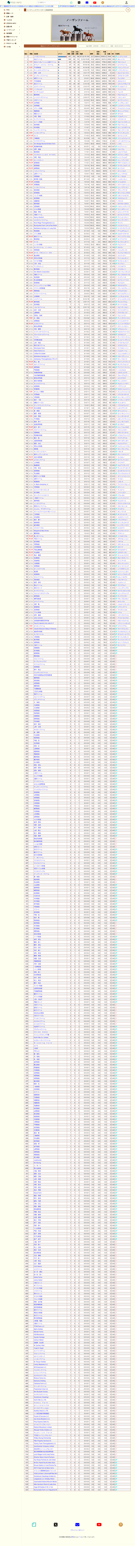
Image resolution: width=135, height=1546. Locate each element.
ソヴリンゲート (122, 607)
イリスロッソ (122, 269)
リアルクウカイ (122, 291)
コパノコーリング (123, 566)
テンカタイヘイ (122, 86)
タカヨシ (120, 247)
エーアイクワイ (122, 239)
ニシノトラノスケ (123, 160)
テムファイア (122, 244)
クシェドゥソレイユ (124, 391)
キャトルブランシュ (124, 293)
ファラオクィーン (123, 348)
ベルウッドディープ (124, 206)
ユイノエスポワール (124, 127)
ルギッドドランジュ (124, 419)
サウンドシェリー (123, 563)
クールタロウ (122, 182)
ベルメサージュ (122, 579)
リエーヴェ (121, 149)
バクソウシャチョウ (124, 272)
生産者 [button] (36, 54)
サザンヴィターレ (123, 432)
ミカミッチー (122, 97)
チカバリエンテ (122, 94)
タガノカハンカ (122, 506)
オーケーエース (122, 514)
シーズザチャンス (123, 569)
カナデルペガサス (123, 203)
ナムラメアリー (122, 443)
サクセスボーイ (122, 550)
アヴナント (121, 533)
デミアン (120, 223)
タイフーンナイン (123, 100)
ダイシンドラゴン (123, 111)
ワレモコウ (121, 283)
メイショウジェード (124, 138)
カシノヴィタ (122, 511)
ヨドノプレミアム (123, 449)
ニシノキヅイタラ (123, 421)
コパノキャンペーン (124, 413)
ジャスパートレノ (123, 225)
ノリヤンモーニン (123, 70)
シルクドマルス (122, 152)
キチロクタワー (122, 285)
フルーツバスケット (124, 122)
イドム (120, 612)
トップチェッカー (123, 103)
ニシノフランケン (123, 187)
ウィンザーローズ (123, 416)
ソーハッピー (122, 492)
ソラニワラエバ (122, 520)
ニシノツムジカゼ (123, 427)
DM (72, 1537)
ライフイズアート (123, 310)
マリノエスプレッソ (124, 288)
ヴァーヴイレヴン (123, 629)
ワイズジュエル (122, 609)
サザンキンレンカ (123, 544)
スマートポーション (124, 184)
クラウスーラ (122, 119)
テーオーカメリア (123, 342)
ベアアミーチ (122, 386)
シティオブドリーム (124, 141)
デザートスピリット (124, 163)
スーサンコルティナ (124, 165)
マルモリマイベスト (124, 331)
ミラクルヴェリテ (123, 405)
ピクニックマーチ (123, 212)
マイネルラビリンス (124, 631)
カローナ (120, 547)
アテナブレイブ (122, 312)
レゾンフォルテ (122, 157)
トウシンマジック (123, 67)
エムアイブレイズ (123, 465)
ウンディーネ (122, 277)
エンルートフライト (124, 340)
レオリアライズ (122, 408)
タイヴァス (121, 168)
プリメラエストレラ (124, 473)
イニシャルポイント (124, 353)
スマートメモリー (123, 326)
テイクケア (121, 462)
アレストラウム (122, 302)
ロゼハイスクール (123, 620)
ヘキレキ (120, 451)
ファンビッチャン (123, 217)
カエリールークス (123, 73)
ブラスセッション (123, 539)
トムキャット (122, 582)
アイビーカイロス (123, 618)
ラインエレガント (123, 258)
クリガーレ (121, 509)
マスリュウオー (122, 430)
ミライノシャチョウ (124, 623)
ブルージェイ (122, 62)
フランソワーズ (122, 190)
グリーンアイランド (124, 362)
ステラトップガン (123, 154)
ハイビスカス (122, 370)
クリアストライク (123, 530)
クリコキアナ (122, 266)
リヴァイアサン (122, 626)
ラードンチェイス (123, 133)
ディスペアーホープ (124, 468)
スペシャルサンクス (124, 299)
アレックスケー (122, 381)
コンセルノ (121, 457)
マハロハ (120, 479)
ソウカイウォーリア (124, 435)
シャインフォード (123, 498)
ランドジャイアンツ (124, 639)
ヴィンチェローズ (123, 522)
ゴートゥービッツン (124, 476)
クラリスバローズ (123, 394)
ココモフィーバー (123, 517)
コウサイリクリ (122, 345)
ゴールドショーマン (124, 634)
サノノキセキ (122, 176)
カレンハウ (121, 59)
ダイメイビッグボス (124, 193)
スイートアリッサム (124, 236)
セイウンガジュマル (124, 590)
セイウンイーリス (123, 280)
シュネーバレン (122, 179)
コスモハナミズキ (123, 75)
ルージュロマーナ (123, 321)
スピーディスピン (123, 307)
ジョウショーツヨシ (124, 446)
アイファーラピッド (124, 484)
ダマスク (120, 114)
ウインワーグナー (123, 220)
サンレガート (122, 402)
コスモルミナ (122, 334)
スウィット (121, 487)
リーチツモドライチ (124, 228)
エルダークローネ (123, 233)
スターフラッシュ (123, 356)
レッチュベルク (122, 56)
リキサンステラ (122, 372)
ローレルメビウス (123, 555)
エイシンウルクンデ (124, 574)
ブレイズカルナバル (124, 274)
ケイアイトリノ (122, 146)
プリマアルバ (122, 585)
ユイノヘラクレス (123, 642)
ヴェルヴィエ (122, 500)
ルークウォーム (122, 64)
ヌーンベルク (122, 171)
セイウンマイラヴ (123, 214)
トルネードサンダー (124, 604)
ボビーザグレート (123, 558)
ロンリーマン (122, 645)
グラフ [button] (60, 54)
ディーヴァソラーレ (124, 337)
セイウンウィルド (123, 460)
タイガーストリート (124, 471)
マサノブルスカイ (123, 598)
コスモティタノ (122, 552)
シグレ (120, 143)
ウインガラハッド (123, 209)
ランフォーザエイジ (124, 252)
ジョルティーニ (122, 351)
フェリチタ (121, 78)
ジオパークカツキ (123, 195)
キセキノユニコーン (124, 389)
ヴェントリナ (122, 315)
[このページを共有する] (128, 10)
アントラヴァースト (124, 318)
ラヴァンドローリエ (124, 503)
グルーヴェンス (122, 124)
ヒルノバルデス (122, 577)
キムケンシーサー (123, 383)
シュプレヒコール (123, 296)
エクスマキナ (122, 378)
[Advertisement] (77, 1506)
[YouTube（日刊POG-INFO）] (94, 2)
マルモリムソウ (122, 198)
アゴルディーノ (122, 116)
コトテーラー (122, 255)
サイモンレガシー (123, 261)
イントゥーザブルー (124, 323)
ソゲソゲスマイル (123, 615)
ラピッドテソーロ (123, 130)
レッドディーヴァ (123, 525)
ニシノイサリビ (122, 173)
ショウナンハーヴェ (124, 105)
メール (80, 1537)
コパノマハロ (122, 560)
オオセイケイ (122, 81)
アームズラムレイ (123, 231)
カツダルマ (121, 424)
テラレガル (121, 495)
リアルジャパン (122, 329)
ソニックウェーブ (123, 593)
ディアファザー (122, 596)
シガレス (120, 481)
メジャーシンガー (123, 571)
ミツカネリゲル (122, 536)
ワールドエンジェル (124, 108)
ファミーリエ (122, 89)
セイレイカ (121, 601)
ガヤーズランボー (123, 441)
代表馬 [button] (117, 54)
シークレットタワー (124, 400)
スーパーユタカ (122, 304)
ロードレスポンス (123, 637)
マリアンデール (122, 438)
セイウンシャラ (122, 135)
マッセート (121, 490)
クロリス (120, 201)
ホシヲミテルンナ (123, 364)
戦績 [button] (81, 54)
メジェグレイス (122, 250)
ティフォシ (121, 263)
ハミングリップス (123, 588)
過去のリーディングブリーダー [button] (50, 46)
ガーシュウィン (122, 411)
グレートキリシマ (123, 454)
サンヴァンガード (123, 242)
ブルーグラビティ (123, 375)
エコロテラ (121, 528)
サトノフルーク (122, 359)
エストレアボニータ (124, 84)
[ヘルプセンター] (102, 2)
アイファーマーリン (124, 367)
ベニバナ (120, 92)
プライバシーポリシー (77, 1530)
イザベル (120, 541)
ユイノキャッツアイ (124, 397)
